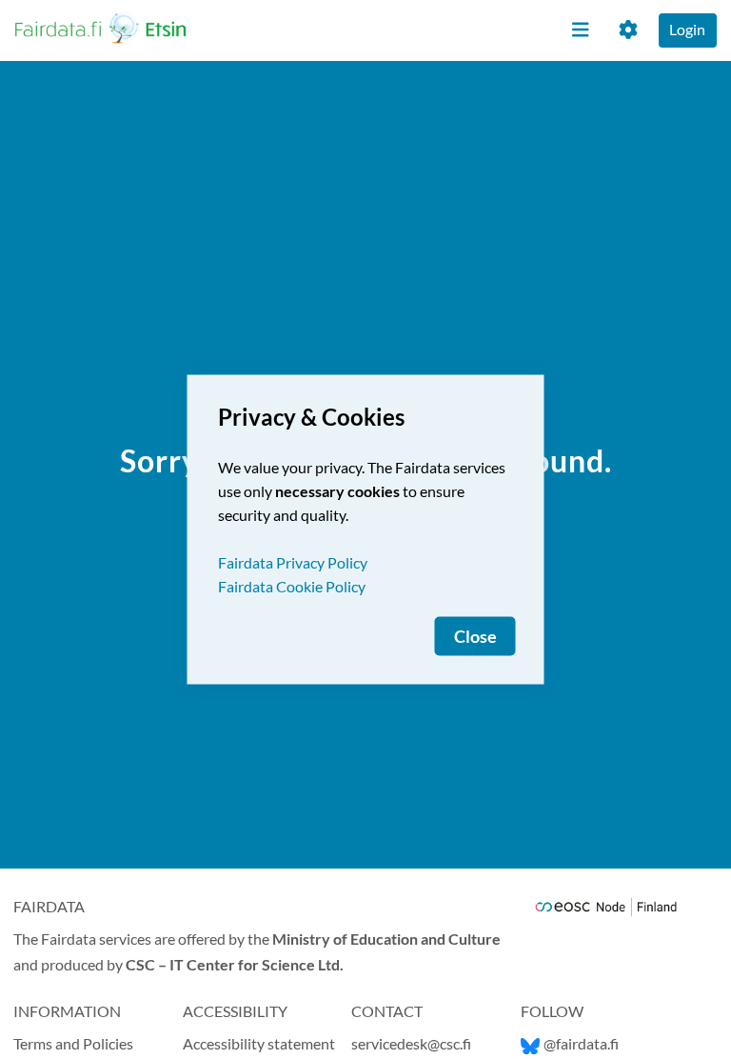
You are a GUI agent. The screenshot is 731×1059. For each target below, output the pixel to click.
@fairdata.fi (581, 1043)
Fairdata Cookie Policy (292, 586)
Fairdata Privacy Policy (292, 562)
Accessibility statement (259, 1043)
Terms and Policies (73, 1043)
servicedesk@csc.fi (411, 1043)
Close (475, 637)
